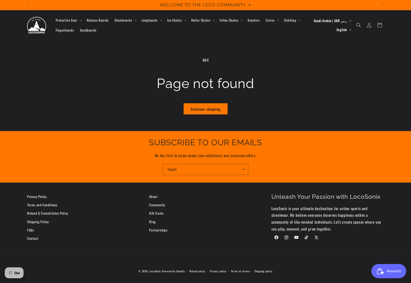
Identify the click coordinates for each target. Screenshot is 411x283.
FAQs (30, 229)
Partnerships (158, 229)
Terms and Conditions (42, 204)
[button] (68, 20)
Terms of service (240, 271)
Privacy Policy (37, 196)
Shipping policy (263, 271)
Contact (32, 238)
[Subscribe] (243, 169)
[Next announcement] (382, 4)
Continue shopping (205, 109)
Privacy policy (218, 271)
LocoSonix (155, 271)
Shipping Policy (38, 221)
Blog (152, 221)
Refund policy (197, 271)
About (153, 196)
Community (157, 204)
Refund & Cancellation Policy (47, 213)
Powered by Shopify (173, 271)
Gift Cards (156, 213)
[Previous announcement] (29, 4)
